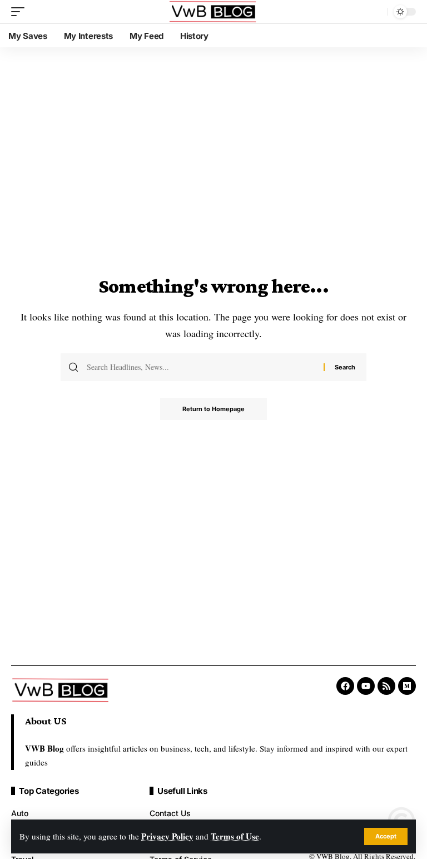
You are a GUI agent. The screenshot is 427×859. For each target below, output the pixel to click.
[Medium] (407, 686)
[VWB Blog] (213, 11)
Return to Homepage (213, 409)
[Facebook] (345, 686)
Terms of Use (235, 836)
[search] (376, 11)
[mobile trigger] (20, 11)
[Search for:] (201, 367)
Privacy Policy (167, 836)
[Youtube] (366, 686)
